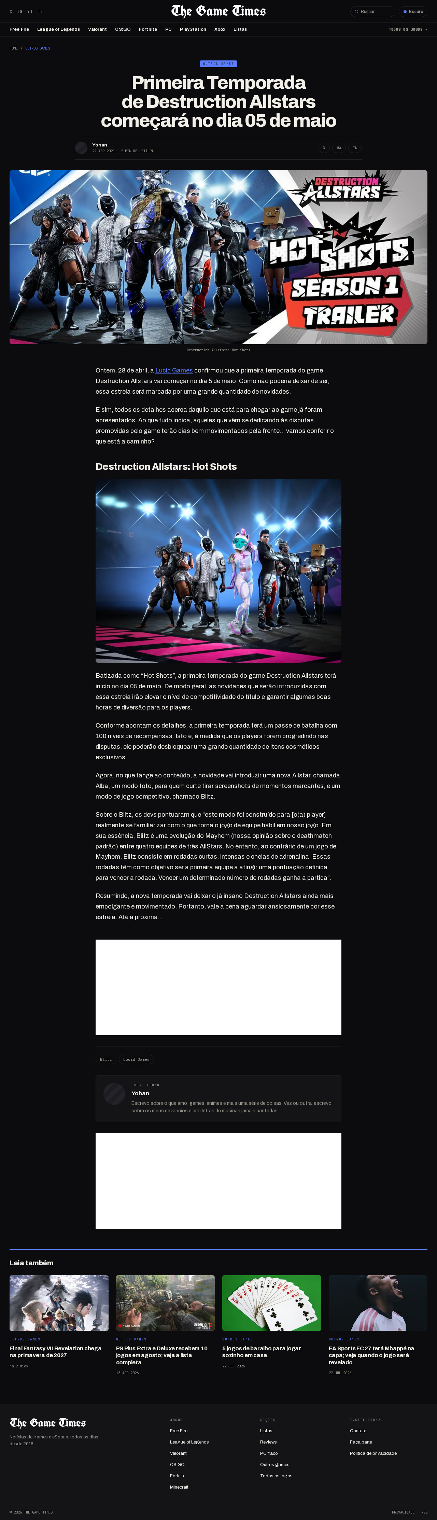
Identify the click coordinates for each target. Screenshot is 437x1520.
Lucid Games (174, 370)
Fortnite (148, 29)
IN (355, 147)
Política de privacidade (373, 1453)
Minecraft (179, 1487)
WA (339, 147)
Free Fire (19, 29)
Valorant (97, 29)
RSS (424, 1512)
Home (14, 48)
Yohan (99, 144)
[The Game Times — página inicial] (218, 11)
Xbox (220, 29)
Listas (240, 29)
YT (30, 11)
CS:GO (123, 29)
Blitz (106, 1059)
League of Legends (58, 29)
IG (20, 11)
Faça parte (361, 1442)
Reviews (268, 1442)
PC (168, 29)
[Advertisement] (218, 987)
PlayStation (193, 29)
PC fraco (269, 1453)
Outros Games (37, 48)
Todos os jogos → (408, 29)
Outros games (275, 1464)
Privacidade (403, 1512)
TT (40, 11)
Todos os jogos (276, 1476)
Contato (358, 1430)
